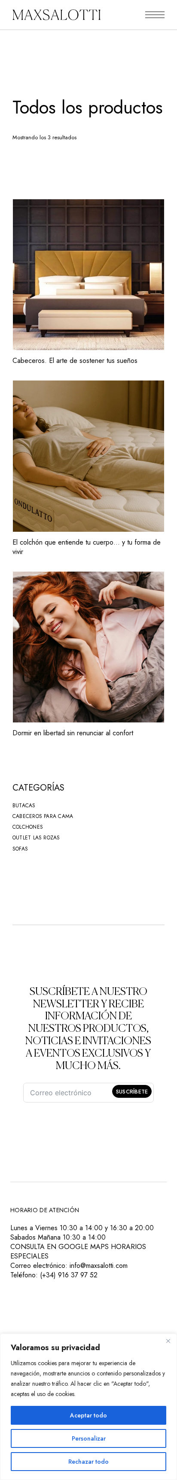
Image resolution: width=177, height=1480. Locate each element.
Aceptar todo (88, 1415)
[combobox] (69, 160)
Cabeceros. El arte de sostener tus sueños (74, 361)
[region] (88, 1406)
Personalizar (89, 1438)
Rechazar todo (88, 1461)
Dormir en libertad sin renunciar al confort (72, 733)
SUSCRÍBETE (132, 1092)
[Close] (168, 1341)
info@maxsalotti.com (99, 1265)
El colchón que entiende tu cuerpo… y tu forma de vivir (86, 547)
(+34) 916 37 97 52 (69, 1275)
